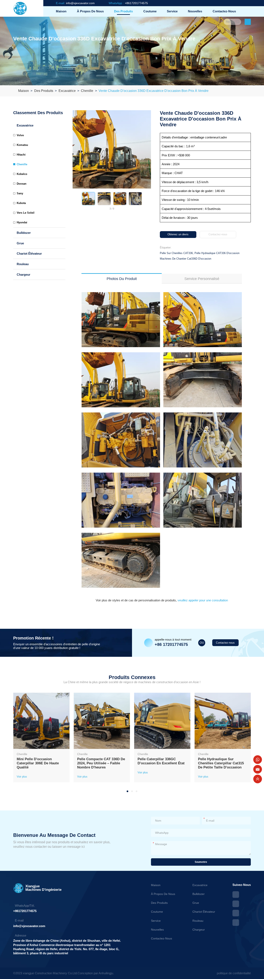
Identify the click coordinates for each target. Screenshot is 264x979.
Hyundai (22, 222)
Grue (20, 243)
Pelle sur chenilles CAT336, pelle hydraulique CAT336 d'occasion (199, 253)
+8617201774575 (25, 911)
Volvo (20, 135)
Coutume (150, 11)
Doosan (21, 183)
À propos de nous (90, 11)
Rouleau (23, 264)
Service (172, 11)
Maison (61, 11)
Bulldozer (24, 232)
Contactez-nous (224, 11)
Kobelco (22, 174)
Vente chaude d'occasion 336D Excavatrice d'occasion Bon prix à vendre (154, 91)
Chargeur (23, 274)
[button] (75, 198)
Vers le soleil (25, 212)
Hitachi (21, 154)
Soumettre (201, 862)
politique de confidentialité (234, 973)
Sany (20, 193)
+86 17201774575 (171, 644)
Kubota (21, 203)
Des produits (123, 11)
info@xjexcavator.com (29, 926)
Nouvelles (195, 11)
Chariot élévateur (29, 253)
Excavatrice (67, 91)
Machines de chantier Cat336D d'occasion (185, 258)
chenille (87, 91)
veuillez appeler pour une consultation (202, 600)
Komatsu (22, 144)
